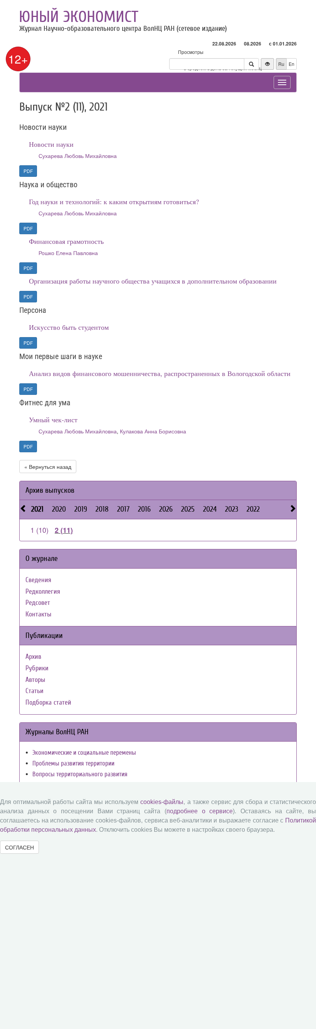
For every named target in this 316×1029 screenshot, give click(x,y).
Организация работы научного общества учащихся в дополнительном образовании (153, 280)
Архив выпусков (49, 490)
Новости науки (51, 144)
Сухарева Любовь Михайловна (78, 155)
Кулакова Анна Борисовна (153, 431)
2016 (144, 509)
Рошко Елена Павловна (68, 253)
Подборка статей (48, 702)
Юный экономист (78, 17)
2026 (166, 509)
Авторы (35, 680)
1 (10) (39, 530)
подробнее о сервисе (199, 811)
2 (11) (64, 530)
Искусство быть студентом (69, 327)
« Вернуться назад (47, 466)
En (291, 63)
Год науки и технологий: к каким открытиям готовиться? (114, 201)
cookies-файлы (161, 802)
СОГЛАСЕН (19, 847)
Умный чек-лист (53, 419)
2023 (231, 509)
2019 (80, 509)
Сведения (38, 580)
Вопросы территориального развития (80, 774)
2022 (253, 509)
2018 (102, 509)
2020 (59, 509)
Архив (33, 657)
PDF (28, 171)
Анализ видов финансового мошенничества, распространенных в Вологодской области (160, 373)
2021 (37, 509)
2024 (210, 509)
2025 (188, 509)
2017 (123, 509)
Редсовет (37, 603)
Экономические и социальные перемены (84, 752)
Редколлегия (42, 592)
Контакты (38, 614)
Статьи (34, 691)
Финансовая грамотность (66, 241)
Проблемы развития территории (73, 763)
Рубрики (37, 668)
